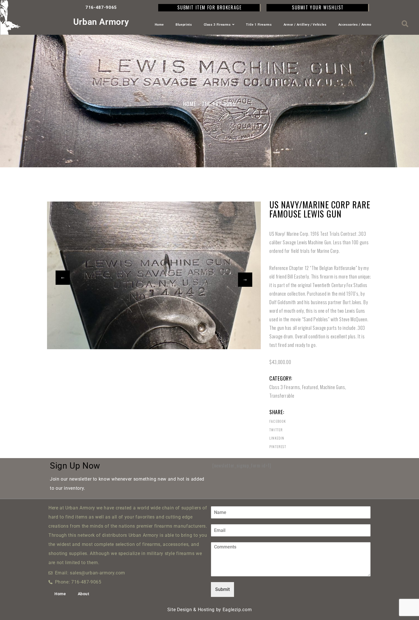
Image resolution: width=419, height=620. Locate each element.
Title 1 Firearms (259, 25)
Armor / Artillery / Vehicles (305, 25)
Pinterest (277, 446)
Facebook (277, 421)
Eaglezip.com (237, 609)
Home (159, 25)
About (84, 593)
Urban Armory (101, 22)
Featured (310, 387)
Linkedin (276, 438)
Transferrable (281, 395)
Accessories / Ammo (355, 25)
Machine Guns (332, 387)
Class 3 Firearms (217, 25)
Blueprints (184, 25)
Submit (222, 589)
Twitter (276, 429)
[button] (405, 24)
